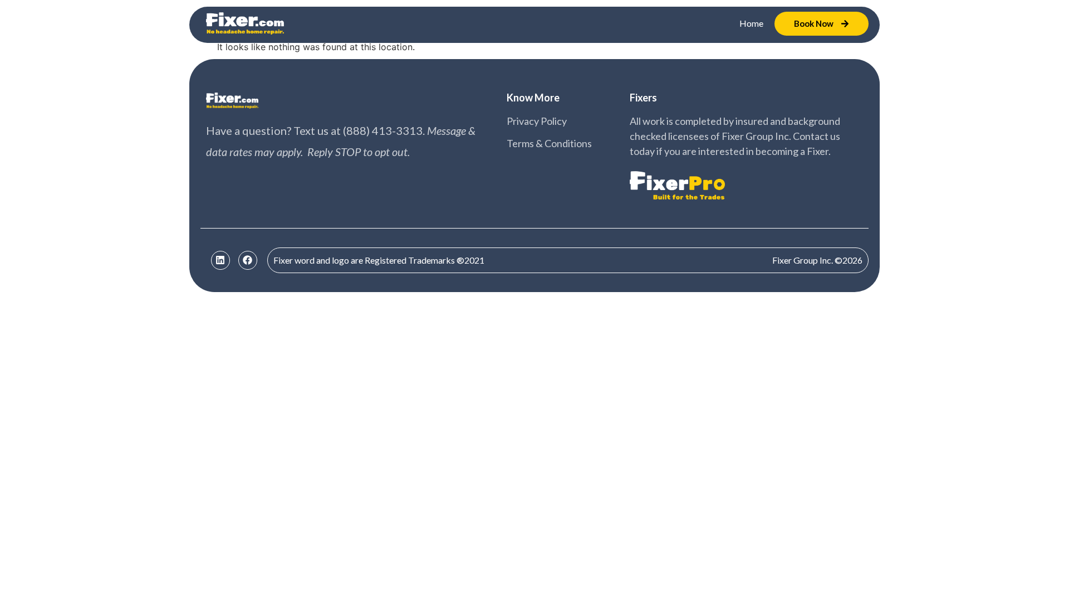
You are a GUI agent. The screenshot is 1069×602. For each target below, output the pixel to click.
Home (751, 23)
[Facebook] (247, 260)
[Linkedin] (220, 260)
